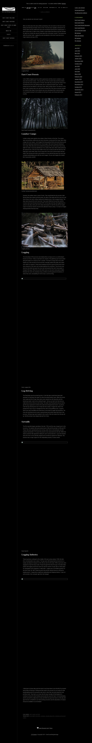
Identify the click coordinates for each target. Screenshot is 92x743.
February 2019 (78, 94)
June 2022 (77, 50)
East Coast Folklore (80, 20)
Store (51, 728)
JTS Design (34, 734)
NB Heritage (78, 33)
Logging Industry (49, 716)
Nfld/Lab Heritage (79, 35)
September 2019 (79, 89)
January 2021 (78, 58)
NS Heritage (78, 38)
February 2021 (78, 56)
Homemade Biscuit (79, 10)
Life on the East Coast (80, 30)
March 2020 (78, 74)
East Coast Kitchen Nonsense (82, 25)
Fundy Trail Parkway (80, 7)
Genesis (12, 45)
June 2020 (77, 69)
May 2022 (77, 53)
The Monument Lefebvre (81, 13)
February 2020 (78, 76)
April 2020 (77, 71)
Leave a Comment (45, 12)
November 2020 (79, 61)
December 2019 (79, 82)
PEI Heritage (78, 41)
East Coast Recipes (80, 28)
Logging (43, 716)
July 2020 (77, 66)
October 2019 (78, 87)
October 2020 (78, 63)
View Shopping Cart (44, 728)
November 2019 (79, 84)
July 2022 (77, 48)
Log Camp (32, 716)
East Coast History (35, 714)
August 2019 (78, 92)
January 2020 (78, 79)
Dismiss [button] (64, 3)
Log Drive (37, 716)
